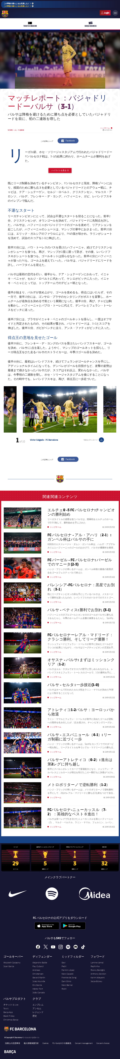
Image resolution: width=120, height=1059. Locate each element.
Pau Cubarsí (38, 966)
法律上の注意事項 (12, 1043)
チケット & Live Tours (10, 1006)
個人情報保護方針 (31, 1043)
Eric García (37, 985)
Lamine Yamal (97, 962)
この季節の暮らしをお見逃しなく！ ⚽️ (19, 4)
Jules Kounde (38, 981)
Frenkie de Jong (69, 977)
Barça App (8, 1012)
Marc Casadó (67, 974)
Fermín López (68, 970)
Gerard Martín (38, 977)
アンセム (36, 1008)
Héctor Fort (37, 989)
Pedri (64, 966)
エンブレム (37, 1004)
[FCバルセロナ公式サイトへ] (5, 14)
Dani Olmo (66, 981)
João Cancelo (38, 992)
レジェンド (37, 1012)
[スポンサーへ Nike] (18, 893)
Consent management (84, 1043)
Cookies (45, 1043)
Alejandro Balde (39, 962)
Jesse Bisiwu (96, 981)
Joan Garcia (8, 966)
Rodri (64, 989)
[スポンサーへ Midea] (94, 893)
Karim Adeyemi (98, 977)
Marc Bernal (67, 985)
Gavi (63, 962)
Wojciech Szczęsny (11, 962)
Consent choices (103, 1043)
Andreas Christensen (37, 972)
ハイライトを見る (61, 170)
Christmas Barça (10, 1019)
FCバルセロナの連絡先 (61, 1043)
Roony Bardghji (98, 970)
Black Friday (9, 1016)
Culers (105, 12)
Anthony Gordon (98, 974)
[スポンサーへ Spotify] (52, 893)
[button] (10, 409)
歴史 (34, 1016)
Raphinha (95, 966)
